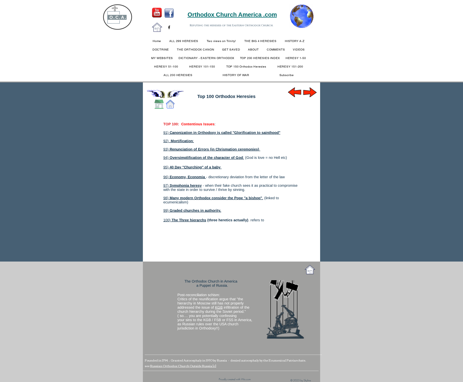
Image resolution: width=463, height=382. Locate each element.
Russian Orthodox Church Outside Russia (181, 366)
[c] (214, 366)
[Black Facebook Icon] (169, 27)
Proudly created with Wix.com (235, 379)
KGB (219, 307)
